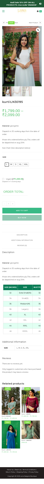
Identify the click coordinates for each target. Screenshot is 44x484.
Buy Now (22, 218)
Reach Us (18, 469)
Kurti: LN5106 (6, 450)
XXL (27, 348)
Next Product (33, 22)
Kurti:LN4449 (6, 416)
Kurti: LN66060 (27, 440)
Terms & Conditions (29, 469)
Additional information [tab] (22, 240)
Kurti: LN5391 (26, 414)
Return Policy (10, 472)
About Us (10, 469)
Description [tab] (22, 235)
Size (4, 157)
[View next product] (40, 22)
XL (24, 348)
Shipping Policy (22, 472)
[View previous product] (4, 22)
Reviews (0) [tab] (22, 245)
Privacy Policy (33, 472)
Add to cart (22, 210)
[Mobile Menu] (3, 11)
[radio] (7, 164)
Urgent (14, 179)
